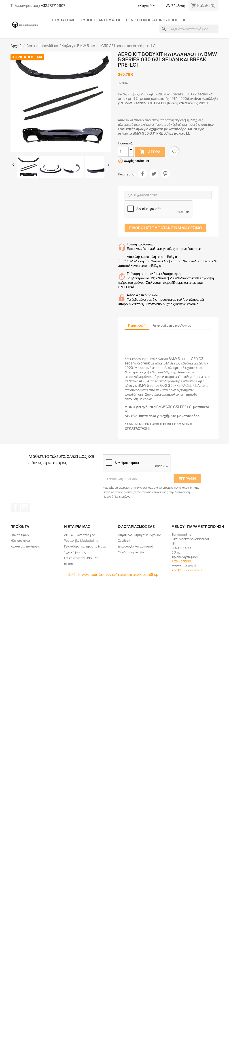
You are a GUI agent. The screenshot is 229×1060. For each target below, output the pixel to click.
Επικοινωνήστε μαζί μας (81, 558)
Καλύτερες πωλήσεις (25, 546)
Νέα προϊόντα (20, 540)
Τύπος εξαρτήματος (101, 20)
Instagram (25, 507)
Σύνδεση (124, 540)
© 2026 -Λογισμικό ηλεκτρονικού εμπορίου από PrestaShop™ (114, 574)
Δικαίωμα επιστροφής (79, 535)
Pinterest (165, 173)
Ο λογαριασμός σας (136, 526)
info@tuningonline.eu (188, 570)
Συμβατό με (64, 20)
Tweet (153, 173)
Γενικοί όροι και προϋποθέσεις (156, 20)
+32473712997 (53, 5)
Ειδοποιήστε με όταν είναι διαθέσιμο (165, 227)
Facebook (15, 507)
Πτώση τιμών (20, 535)
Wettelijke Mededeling (81, 540)
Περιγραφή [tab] (136, 325)
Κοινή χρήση (142, 173)
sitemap (70, 564)
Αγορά (150, 151)
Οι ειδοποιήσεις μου (132, 552)
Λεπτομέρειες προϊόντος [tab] (172, 325)
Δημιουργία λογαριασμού (136, 546)
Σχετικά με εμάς (75, 552)
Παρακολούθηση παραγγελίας (139, 535)
